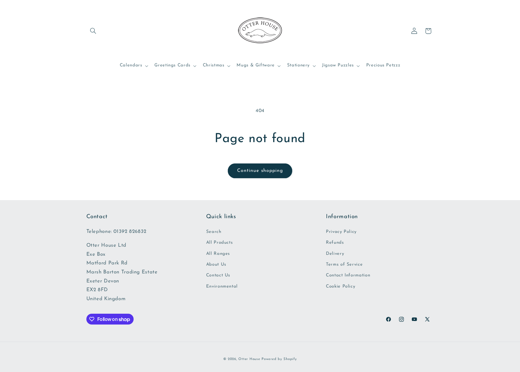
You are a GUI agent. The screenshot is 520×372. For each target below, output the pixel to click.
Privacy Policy (341, 232)
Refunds (335, 242)
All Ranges (218, 254)
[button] (93, 31)
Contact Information (348, 275)
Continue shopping (260, 170)
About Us (216, 264)
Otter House (249, 359)
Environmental (222, 286)
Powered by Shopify (279, 359)
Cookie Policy (340, 286)
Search (213, 232)
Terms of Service (344, 264)
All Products (219, 242)
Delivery (335, 254)
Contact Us (218, 275)
